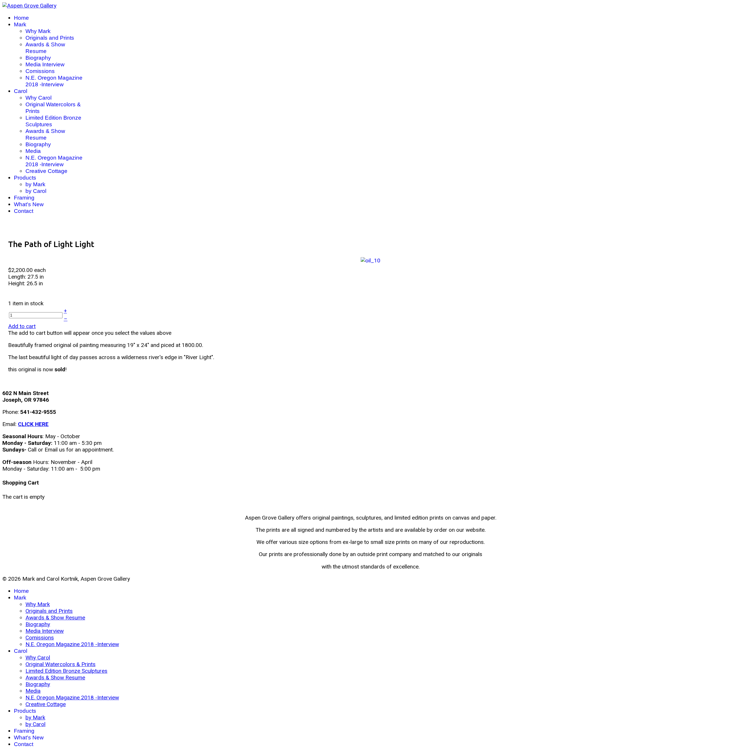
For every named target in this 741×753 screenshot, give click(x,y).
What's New (29, 204)
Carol (20, 91)
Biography (38, 58)
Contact (23, 211)
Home (21, 18)
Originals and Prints (49, 38)
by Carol (35, 191)
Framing (24, 198)
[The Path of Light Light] (370, 260)
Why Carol (38, 98)
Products (25, 178)
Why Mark (38, 31)
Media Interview (45, 64)
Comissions (40, 71)
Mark (20, 24)
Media (33, 151)
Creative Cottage (46, 171)
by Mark (35, 184)
